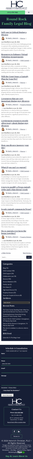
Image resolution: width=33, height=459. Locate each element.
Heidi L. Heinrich (13, 38)
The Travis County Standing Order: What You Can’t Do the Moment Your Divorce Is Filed (16, 311)
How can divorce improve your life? (15, 146)
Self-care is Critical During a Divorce (13, 33)
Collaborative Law (8, 276)
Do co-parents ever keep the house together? (13, 232)
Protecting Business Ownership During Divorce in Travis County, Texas (14, 315)
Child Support (7, 273)
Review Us (17, 436)
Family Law (6, 284)
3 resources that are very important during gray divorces (15, 100)
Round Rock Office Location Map (16, 422)
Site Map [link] (13, 450)
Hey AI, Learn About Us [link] (17, 456)
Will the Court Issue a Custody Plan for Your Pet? (14, 77)
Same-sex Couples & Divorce (11, 295)
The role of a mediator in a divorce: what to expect (15, 329)
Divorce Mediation (8, 282)
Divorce (22, 38)
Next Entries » (27, 253)
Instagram (18, 431)
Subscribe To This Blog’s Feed (11, 337)
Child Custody (24, 60)
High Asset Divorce (8, 290)
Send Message (7, 395)
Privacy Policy (12, 387)
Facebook (14, 431)
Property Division (25, 105)
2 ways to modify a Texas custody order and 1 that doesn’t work (16, 188)
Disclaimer (4, 387)
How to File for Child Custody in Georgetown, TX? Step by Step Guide (16, 320)
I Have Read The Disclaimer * (11, 390)
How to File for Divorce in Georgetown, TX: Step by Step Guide (15, 324)
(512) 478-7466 (12, 12)
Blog (4, 268)
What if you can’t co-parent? (13, 167)
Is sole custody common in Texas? (16, 209)
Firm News (6, 287)
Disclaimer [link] (5, 450)
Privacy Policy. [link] (21, 450)
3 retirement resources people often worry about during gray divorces (14, 123)
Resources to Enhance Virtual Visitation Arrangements (14, 55)
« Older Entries (6, 253)
